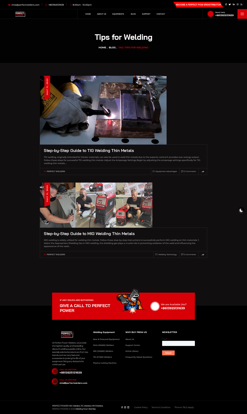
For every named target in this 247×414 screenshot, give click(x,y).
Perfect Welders (56, 171)
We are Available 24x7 (174, 304)
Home (102, 47)
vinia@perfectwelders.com (73, 383)
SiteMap (92, 409)
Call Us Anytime (67, 369)
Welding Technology (167, 254)
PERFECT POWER (60, 406)
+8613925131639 (224, 15)
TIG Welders (86, 406)
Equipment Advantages (166, 171)
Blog (112, 47)
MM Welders (97, 406)
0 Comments (190, 171)
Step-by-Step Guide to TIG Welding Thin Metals (89, 150)
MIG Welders (74, 406)
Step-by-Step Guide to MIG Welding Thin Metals (89, 233)
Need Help (220, 12)
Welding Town (81, 409)
